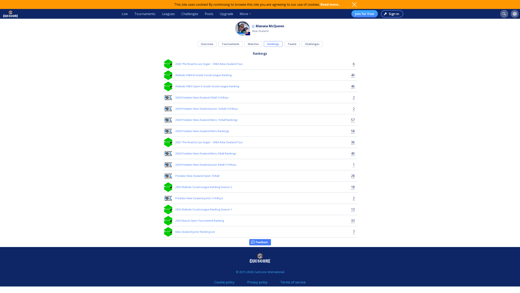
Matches (253, 44)
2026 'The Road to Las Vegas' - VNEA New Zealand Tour (209, 64)
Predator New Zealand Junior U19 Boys (199, 198)
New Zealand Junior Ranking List (195, 232)
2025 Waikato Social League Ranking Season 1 (203, 209)
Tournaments (144, 14)
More (244, 14)
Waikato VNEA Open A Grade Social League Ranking (207, 86)
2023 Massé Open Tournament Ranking (199, 220)
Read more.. (330, 4)
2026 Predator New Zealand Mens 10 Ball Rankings (206, 120)
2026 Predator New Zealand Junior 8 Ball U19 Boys (205, 164)
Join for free (364, 14)
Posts (209, 14)
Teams (292, 44)
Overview (207, 44)
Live (125, 14)
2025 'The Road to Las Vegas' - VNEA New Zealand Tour (209, 142)
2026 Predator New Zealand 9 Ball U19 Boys (202, 97)
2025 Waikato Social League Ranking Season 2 (203, 187)
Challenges (189, 14)
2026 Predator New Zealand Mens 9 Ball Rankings (205, 153)
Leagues (168, 14)
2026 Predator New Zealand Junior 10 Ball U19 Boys (206, 108)
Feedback (262, 242)
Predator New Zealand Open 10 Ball (197, 176)
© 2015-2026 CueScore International (260, 272)
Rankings (273, 44)
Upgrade (226, 14)
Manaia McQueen (270, 26)
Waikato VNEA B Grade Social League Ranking (203, 75)
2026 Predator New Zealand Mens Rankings (202, 131)
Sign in (394, 14)
